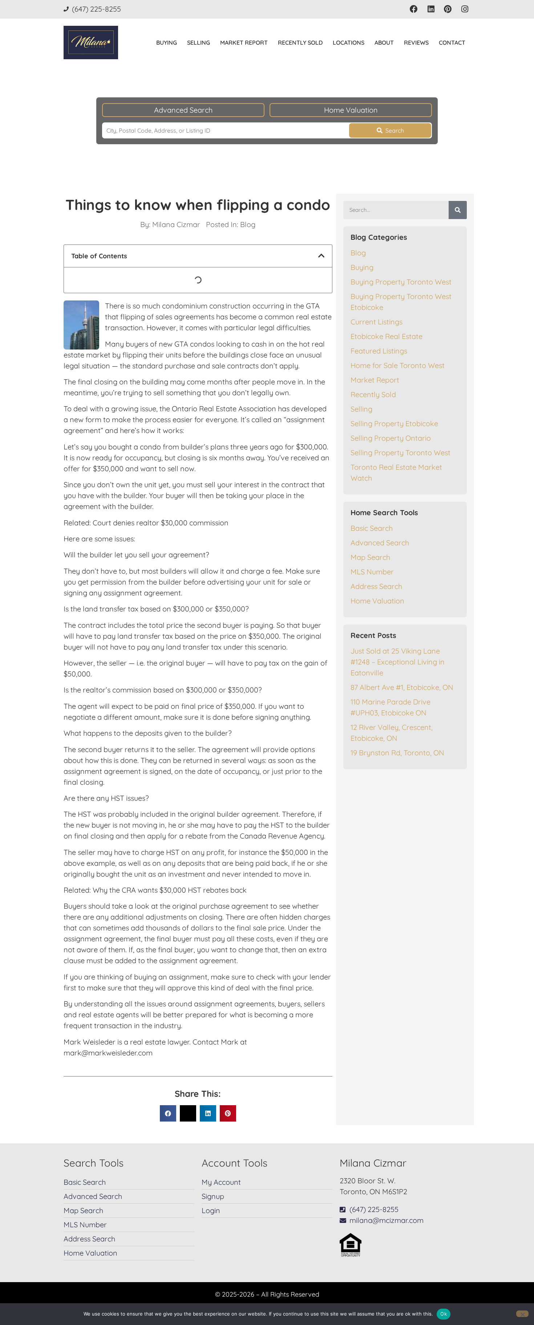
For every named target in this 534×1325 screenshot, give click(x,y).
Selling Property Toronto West (400, 452)
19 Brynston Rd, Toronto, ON (397, 752)
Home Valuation (351, 109)
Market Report (244, 42)
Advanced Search (183, 109)
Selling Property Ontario (391, 438)
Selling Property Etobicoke (394, 423)
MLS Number (372, 571)
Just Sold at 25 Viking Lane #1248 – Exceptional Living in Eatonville (398, 661)
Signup (213, 1196)
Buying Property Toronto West (401, 281)
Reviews (416, 42)
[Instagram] (464, 9)
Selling (198, 42)
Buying (166, 42)
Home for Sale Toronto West (398, 365)
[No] (522, 1313)
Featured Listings (379, 350)
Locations (348, 42)
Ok (443, 1314)
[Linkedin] (431, 9)
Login (211, 1210)
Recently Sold (300, 42)
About (384, 42)
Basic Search (372, 528)
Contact (452, 42)
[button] (321, 255)
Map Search (370, 557)
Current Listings (376, 321)
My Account (221, 1182)
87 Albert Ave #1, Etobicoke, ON (402, 687)
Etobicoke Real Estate (386, 336)
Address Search (376, 586)
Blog (247, 224)
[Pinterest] (447, 9)
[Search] (458, 210)
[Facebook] (414, 9)
